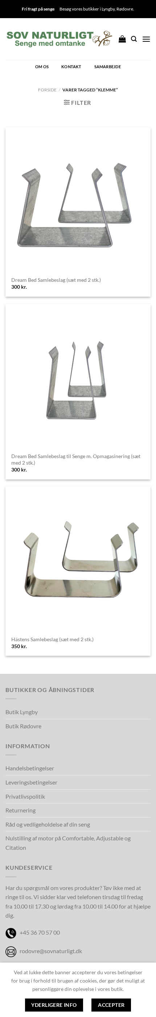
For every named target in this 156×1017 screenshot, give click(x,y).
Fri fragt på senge (38, 9)
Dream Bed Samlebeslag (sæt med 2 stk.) (56, 280)
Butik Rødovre (23, 725)
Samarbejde (107, 66)
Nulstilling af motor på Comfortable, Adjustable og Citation (68, 843)
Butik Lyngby (21, 711)
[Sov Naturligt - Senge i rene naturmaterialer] (59, 39)
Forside (47, 89)
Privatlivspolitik (25, 796)
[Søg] (134, 39)
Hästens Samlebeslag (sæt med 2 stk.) (52, 639)
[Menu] (146, 39)
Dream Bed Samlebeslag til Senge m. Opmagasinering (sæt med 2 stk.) (75, 459)
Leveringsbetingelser (31, 782)
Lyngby (108, 9)
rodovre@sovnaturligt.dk (51, 950)
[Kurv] (122, 39)
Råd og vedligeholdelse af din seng (47, 824)
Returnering (20, 810)
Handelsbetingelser (29, 768)
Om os (42, 66)
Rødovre (124, 9)
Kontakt (71, 66)
